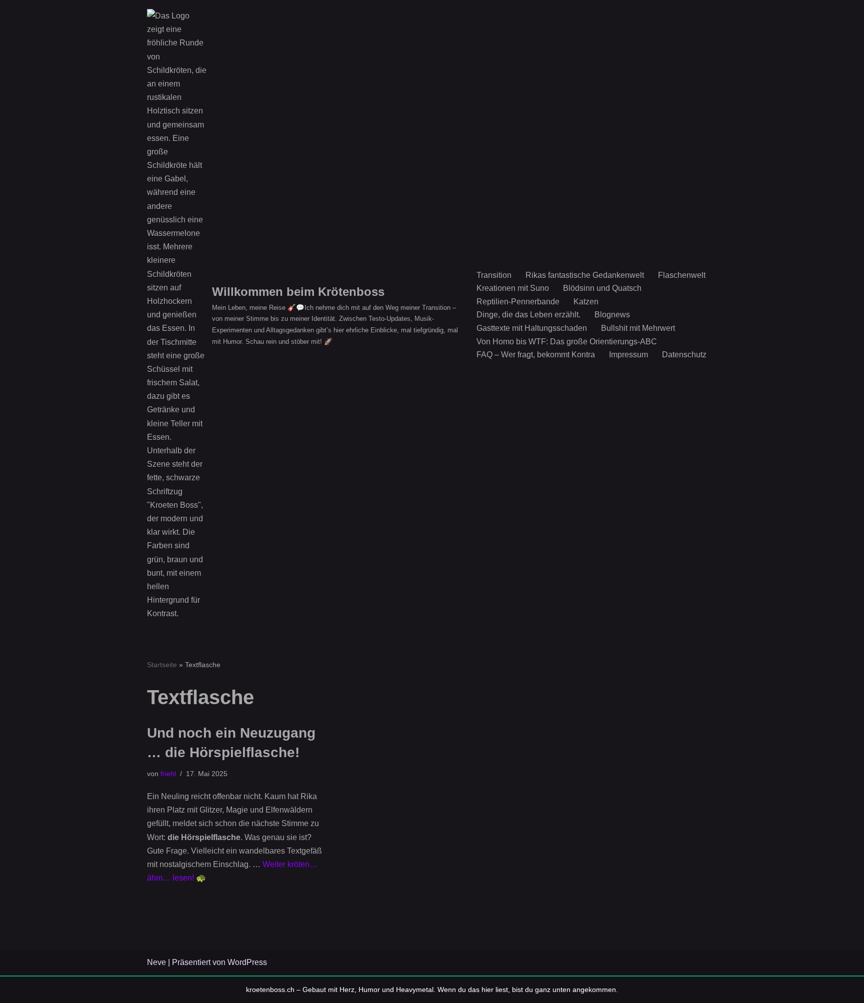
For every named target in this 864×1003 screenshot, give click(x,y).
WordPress (247, 962)
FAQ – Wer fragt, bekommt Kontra (535, 354)
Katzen (586, 301)
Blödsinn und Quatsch (602, 288)
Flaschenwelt (682, 275)
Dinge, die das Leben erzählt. (528, 314)
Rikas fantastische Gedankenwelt (585, 275)
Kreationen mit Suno (512, 288)
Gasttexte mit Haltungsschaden (531, 328)
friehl (168, 774)
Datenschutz (684, 354)
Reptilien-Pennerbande (518, 301)
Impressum (628, 354)
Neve (156, 962)
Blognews (612, 314)
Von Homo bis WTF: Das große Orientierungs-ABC (566, 341)
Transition (494, 275)
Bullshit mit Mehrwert (638, 328)
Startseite (162, 665)
